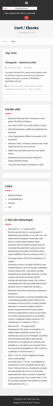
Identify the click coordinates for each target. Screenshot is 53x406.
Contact (11, 203)
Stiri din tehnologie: (20, 220)
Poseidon (8, 89)
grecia (20, 86)
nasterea (39, 86)
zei (21, 89)
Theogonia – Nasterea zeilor (20, 62)
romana (16, 89)
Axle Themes (34, 403)
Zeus (24, 89)
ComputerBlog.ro (15, 199)
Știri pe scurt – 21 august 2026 (21, 229)
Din (16, 86)
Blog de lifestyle (15, 195)
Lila (9, 207)
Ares (9, 86)
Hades (26, 86)
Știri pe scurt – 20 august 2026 (21, 326)
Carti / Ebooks (26, 28)
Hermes (32, 86)
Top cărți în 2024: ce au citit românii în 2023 (27, 125)
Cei (13, 86)
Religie (29, 68)
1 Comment (36, 89)
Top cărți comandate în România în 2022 (26, 164)
